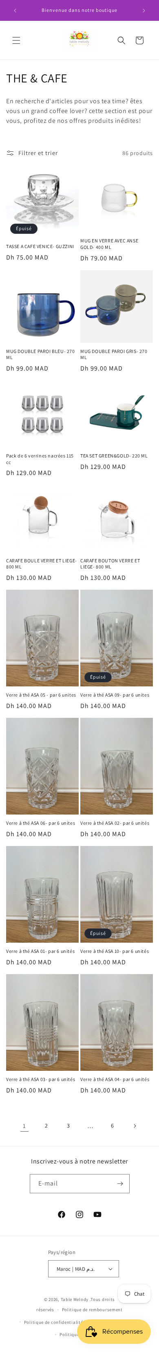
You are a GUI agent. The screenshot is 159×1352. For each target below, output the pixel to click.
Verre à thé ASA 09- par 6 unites (114, 695)
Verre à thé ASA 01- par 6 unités (40, 951)
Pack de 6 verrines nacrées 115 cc (40, 459)
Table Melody (74, 1299)
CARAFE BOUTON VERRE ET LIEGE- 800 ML (110, 563)
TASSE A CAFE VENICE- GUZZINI (40, 246)
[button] (16, 40)
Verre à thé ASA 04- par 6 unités (114, 1079)
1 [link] (24, 1126)
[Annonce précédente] (15, 11)
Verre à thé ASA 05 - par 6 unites (41, 695)
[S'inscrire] (120, 1183)
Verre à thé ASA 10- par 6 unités (114, 951)
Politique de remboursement (92, 1309)
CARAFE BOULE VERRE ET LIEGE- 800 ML (41, 563)
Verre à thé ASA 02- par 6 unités (114, 823)
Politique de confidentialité (53, 1322)
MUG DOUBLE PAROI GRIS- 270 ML (114, 354)
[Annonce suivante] (144, 11)
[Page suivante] (135, 1126)
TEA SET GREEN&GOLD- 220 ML (114, 456)
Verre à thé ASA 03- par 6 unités (40, 1079)
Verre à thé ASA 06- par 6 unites (40, 823)
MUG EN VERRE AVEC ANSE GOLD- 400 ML (109, 244)
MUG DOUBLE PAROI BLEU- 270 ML (40, 354)
